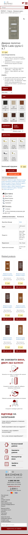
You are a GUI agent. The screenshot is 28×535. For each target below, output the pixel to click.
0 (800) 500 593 (13, 480)
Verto (20, 222)
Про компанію (4, 495)
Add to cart (11, 170)
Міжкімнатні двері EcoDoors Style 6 (20, 338)
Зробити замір (15, 464)
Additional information (8, 216)
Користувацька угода (6, 503)
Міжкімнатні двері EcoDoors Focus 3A (7, 274)
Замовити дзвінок (15, 451)
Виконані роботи (5, 508)
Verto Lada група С (9, 189)
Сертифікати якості (6, 510)
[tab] (8, 216)
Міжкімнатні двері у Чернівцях (15, 187)
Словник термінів (5, 499)
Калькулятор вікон (16, 457)
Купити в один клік (14, 174)
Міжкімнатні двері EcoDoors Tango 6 (20, 274)
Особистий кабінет (6, 521)
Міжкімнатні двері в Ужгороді (13, 184)
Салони (3, 496)
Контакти (3, 511)
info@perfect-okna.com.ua (14, 486)
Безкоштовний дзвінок (17, 445)
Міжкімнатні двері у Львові (8, 186)
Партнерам (4, 513)
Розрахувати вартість (6, 518)
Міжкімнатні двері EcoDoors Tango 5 (7, 306)
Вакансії (3, 506)
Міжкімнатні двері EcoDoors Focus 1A (20, 306)
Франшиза (3, 514)
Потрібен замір (5, 520)
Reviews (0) (20, 216)
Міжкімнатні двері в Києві (18, 181)
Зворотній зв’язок (5, 517)
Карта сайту (4, 501)
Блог (2, 498)
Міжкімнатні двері (12, 180)
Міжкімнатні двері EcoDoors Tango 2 (7, 338)
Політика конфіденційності (8, 504)
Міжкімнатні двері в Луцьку (8, 183)
